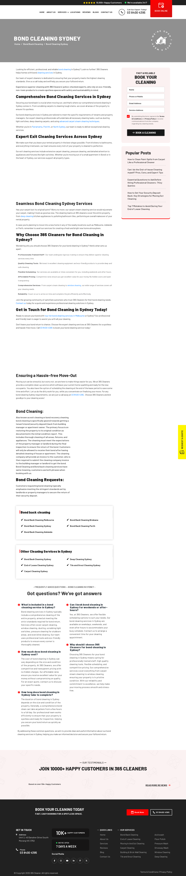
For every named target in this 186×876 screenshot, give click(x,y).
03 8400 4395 (46, 327)
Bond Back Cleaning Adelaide (38, 532)
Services (104, 843)
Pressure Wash (161, 843)
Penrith (46, 126)
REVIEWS (87, 12)
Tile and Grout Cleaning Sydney (85, 565)
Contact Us (105, 856)
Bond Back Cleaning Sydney (37, 526)
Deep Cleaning (161, 856)
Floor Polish (160, 839)
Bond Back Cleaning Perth (82, 526)
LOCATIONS (75, 12)
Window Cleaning (162, 852)
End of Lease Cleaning (130, 839)
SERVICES (62, 12)
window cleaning (74, 285)
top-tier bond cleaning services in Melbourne (65, 315)
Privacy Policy (150, 119)
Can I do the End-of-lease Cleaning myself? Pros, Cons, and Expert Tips (145, 171)
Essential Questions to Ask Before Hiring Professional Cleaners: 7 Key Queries (145, 182)
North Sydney (59, 126)
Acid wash (159, 834)
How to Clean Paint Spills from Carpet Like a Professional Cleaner (146, 161)
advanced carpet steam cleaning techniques (79, 121)
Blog (102, 852)
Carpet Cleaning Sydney (36, 571)
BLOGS (96, 12)
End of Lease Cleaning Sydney (39, 565)
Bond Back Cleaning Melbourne (39, 520)
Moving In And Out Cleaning (132, 843)
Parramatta (37, 126)
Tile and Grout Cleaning (130, 856)
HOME (41, 12)
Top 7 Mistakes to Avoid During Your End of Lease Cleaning (145, 207)
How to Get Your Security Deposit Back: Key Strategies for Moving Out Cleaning (146, 195)
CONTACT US (106, 12)
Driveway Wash (161, 847)
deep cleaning (27, 216)
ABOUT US (51, 12)
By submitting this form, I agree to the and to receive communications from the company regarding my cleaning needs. (148, 120)
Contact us (21, 303)
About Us (104, 839)
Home (17, 44)
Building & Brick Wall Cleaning (133, 852)
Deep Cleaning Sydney (81, 559)
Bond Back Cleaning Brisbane (84, 520)
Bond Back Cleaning (33, 44)
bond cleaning (64, 69)
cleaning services (45, 72)
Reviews (104, 847)
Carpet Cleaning (127, 847)
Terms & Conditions (149, 872)
